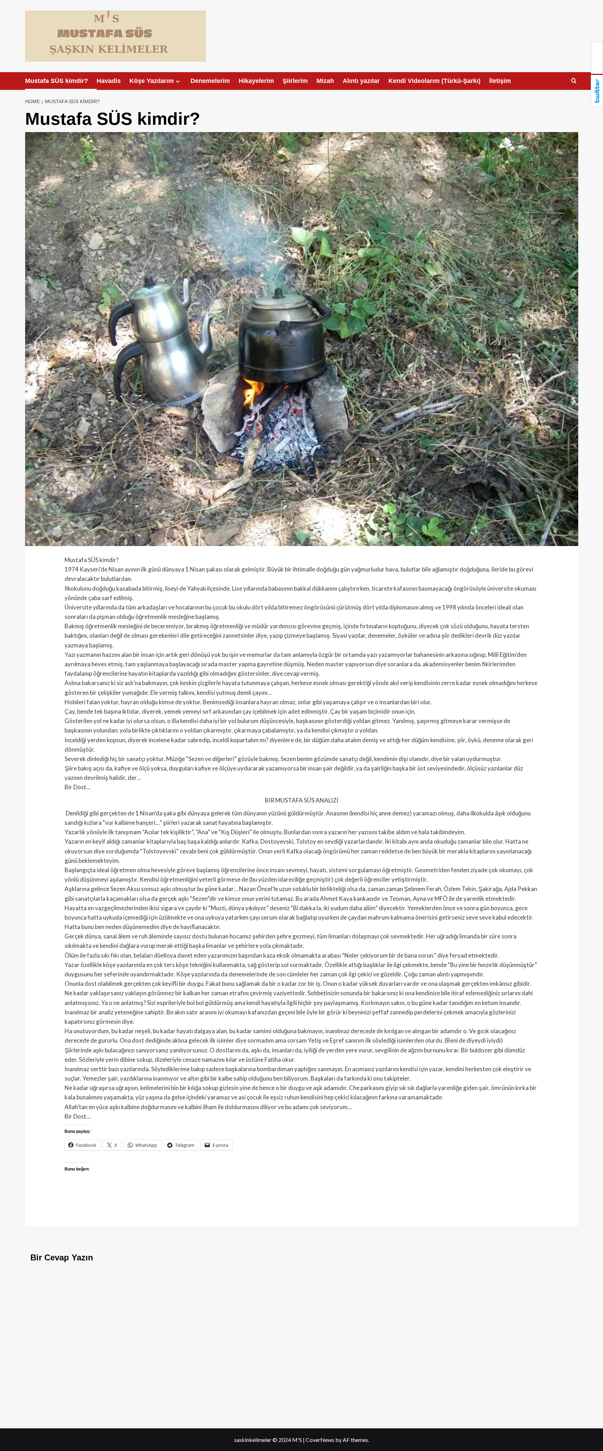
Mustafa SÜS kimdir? (56, 80)
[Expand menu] (178, 81)
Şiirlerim (295, 80)
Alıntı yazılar (361, 80)
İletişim (500, 80)
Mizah (325, 80)
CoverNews (320, 1439)
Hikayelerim (256, 80)
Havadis (109, 80)
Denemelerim (210, 80)
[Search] (574, 81)
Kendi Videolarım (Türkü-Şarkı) (434, 80)
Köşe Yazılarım (151, 80)
